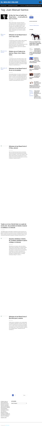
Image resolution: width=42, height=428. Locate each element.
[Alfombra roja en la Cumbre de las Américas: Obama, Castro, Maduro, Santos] (4, 51)
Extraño (31, 29)
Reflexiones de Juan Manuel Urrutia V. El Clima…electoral (18, 147)
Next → (24, 395)
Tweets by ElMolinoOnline (34, 25)
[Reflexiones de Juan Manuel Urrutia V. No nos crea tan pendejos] (4, 105)
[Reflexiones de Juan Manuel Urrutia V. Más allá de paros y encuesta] (4, 353)
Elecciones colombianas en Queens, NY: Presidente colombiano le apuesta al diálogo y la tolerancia (18, 240)
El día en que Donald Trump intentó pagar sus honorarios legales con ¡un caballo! (35, 43)
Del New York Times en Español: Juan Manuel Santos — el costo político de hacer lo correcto (18, 17)
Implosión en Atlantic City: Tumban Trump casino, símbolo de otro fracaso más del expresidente (34, 60)
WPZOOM (7, 425)
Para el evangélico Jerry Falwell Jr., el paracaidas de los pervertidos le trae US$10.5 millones (34, 76)
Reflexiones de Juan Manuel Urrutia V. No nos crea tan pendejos (18, 69)
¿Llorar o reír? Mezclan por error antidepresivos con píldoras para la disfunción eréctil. (35, 68)
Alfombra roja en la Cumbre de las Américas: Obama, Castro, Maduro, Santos (17, 53)
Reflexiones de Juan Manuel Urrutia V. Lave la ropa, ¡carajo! (18, 35)
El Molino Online (9, 2)
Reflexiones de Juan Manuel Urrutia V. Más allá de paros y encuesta (18, 317)
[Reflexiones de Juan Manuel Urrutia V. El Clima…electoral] (4, 183)
